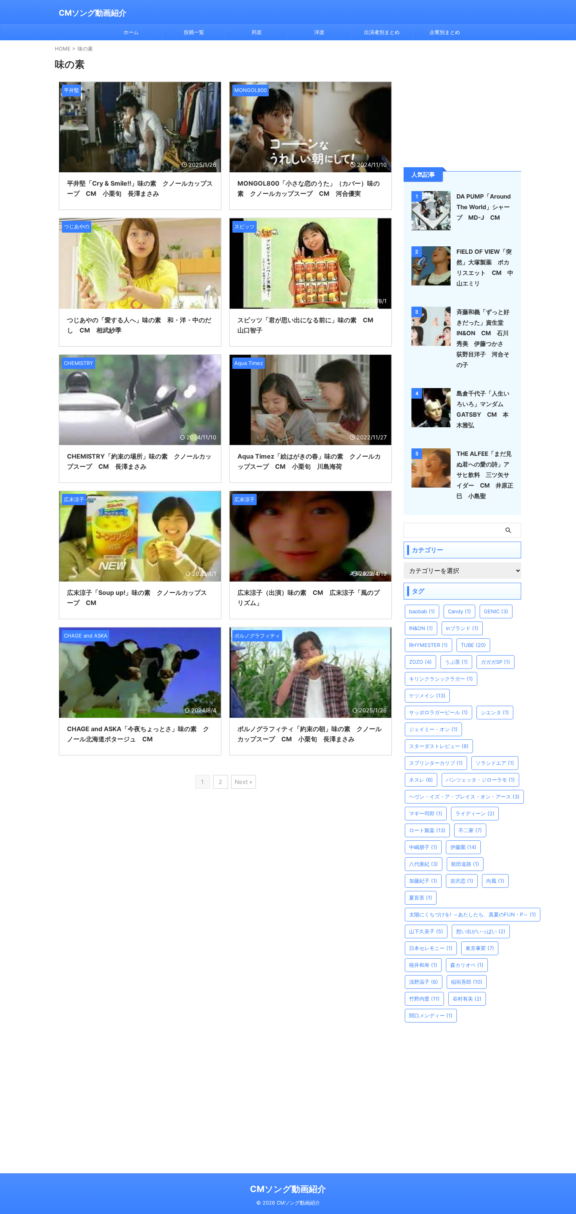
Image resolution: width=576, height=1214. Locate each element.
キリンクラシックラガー (441, 679)
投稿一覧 (194, 32)
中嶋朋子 (423, 847)
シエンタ (495, 712)
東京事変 (480, 948)
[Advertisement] (462, 103)
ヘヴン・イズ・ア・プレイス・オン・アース (464, 796)
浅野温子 (423, 982)
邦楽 (257, 32)
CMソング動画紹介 (93, 13)
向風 (495, 881)
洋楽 (319, 32)
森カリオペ (467, 965)
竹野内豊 (424, 998)
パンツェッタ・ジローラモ (480, 780)
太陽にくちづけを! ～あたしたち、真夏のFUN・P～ (472, 914)
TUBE (473, 645)
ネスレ (421, 780)
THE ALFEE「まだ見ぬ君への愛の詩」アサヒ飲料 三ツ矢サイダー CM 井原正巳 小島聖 (484, 475)
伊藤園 (463, 847)
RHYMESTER (428, 645)
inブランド (462, 628)
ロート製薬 (427, 830)
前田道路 (465, 864)
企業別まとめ (444, 32)
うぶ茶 (456, 662)
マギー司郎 (425, 813)
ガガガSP (495, 662)
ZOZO (420, 662)
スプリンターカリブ (436, 763)
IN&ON (421, 628)
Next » (243, 782)
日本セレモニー (431, 948)
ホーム (131, 32)
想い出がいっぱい (480, 931)
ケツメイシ (427, 695)
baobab (422, 611)
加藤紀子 (423, 881)
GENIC (496, 611)
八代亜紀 (423, 864)
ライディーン (474, 813)
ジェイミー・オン (433, 729)
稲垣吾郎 (466, 982)
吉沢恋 (461, 881)
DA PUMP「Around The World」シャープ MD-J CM (483, 207)
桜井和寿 (423, 965)
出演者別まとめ (382, 32)
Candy (459, 611)
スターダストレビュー (439, 746)
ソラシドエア (495, 763)
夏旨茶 (420, 897)
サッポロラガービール (438, 712)
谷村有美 (467, 998)
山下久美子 (426, 931)
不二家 (470, 830)
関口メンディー (431, 1015)
